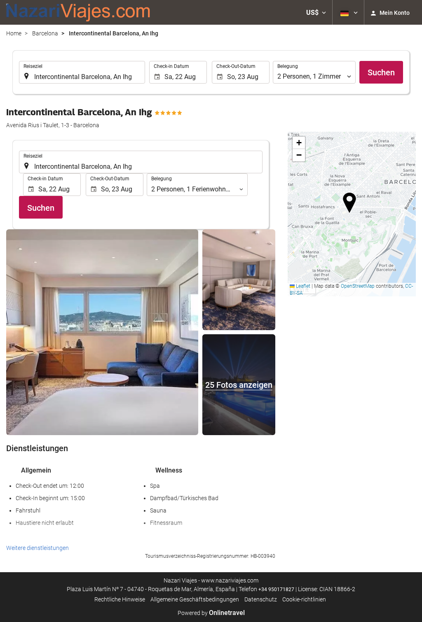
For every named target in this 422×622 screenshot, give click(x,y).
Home (13, 33)
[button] (316, 12)
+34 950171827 (276, 589)
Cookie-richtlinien (304, 599)
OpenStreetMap (358, 286)
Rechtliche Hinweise (119, 599)
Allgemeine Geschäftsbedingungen (194, 599)
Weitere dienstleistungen (37, 548)
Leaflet (302, 286)
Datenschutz (260, 599)
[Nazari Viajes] (78, 12)
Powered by (211, 613)
